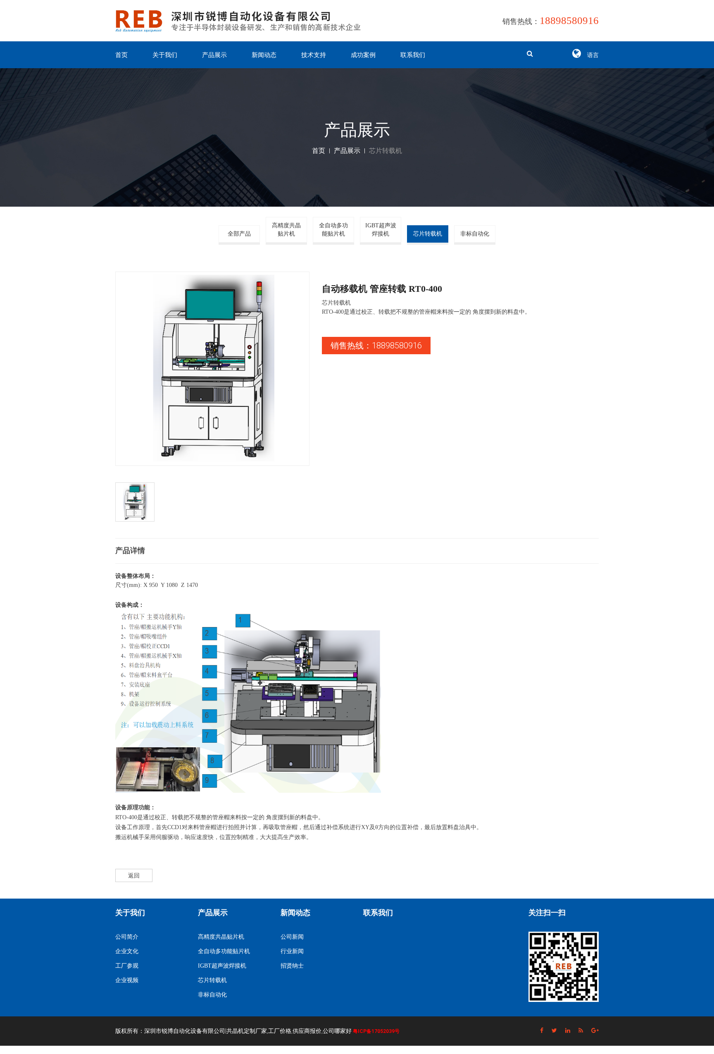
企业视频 (126, 980)
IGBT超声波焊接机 (380, 229)
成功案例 (363, 55)
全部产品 (239, 234)
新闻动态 (264, 55)
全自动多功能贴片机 (333, 229)
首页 (121, 55)
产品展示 (214, 55)
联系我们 (412, 55)
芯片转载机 (427, 234)
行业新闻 (292, 951)
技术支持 (313, 55)
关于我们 (164, 55)
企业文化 (126, 951)
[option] (212, 368)
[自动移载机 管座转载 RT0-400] (212, 368)
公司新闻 (292, 937)
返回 (134, 875)
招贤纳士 (292, 966)
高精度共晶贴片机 (286, 229)
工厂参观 (126, 966)
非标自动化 (474, 234)
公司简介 (126, 937)
